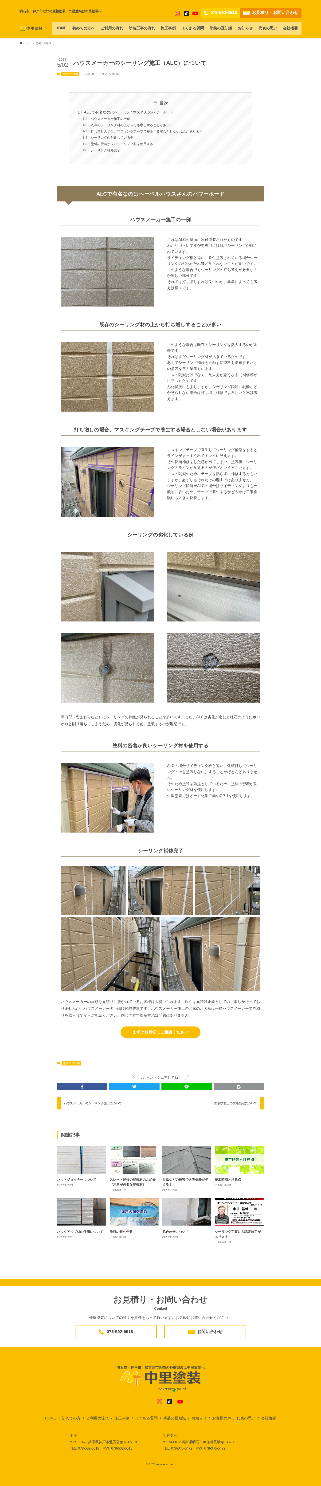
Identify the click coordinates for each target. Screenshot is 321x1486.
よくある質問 (146, 1418)
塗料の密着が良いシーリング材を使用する (122, 144)
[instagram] (177, 13)
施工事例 (121, 1418)
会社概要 (268, 1418)
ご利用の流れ (97, 1418)
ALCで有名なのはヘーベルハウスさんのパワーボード (129, 112)
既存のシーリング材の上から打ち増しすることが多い (130, 125)
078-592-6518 (224, 12)
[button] (82, 1086)
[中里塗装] (31, 28)
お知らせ (199, 1418)
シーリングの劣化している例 (112, 137)
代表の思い (246, 1418)
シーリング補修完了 (105, 150)
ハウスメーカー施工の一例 (110, 119)
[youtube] (194, 13)
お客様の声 (221, 1418)
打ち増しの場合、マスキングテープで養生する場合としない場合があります (147, 131)
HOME (50, 1418)
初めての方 (71, 1418)
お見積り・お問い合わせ (275, 12)
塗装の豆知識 (70, 74)
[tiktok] (186, 13)
